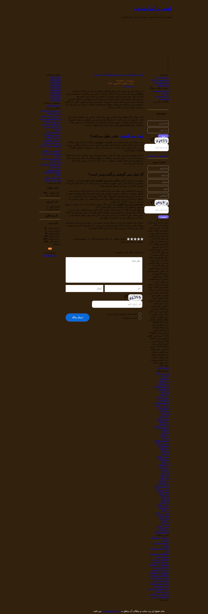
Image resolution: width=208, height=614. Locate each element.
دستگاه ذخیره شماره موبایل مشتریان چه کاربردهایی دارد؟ (159, 578)
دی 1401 (165, 392)
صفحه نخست (162, 77)
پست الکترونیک (161, 83)
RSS (50, 248)
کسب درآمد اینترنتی (153, 8)
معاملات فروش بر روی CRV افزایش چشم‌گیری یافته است (159, 562)
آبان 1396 (164, 503)
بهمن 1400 (164, 411)
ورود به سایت (162, 96)
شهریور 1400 (163, 419)
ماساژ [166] (163, 368)
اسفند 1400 (163, 408)
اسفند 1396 (163, 492)
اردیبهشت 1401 (161, 403)
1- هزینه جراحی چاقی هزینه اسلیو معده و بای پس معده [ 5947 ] (50, 119)
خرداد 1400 (163, 424)
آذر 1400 (165, 414)
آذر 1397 (165, 473)
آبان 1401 (164, 395)
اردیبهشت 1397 (161, 486)
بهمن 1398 (164, 449)
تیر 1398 (165, 462)
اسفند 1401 (163, 389)
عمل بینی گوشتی (131, 136)
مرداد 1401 (163, 400)
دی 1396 (165, 497)
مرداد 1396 (163, 508)
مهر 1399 (164, 435)
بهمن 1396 (164, 494)
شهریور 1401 (163, 397)
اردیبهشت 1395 (161, 532)
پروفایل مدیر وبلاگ (160, 80)
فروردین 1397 (162, 489)
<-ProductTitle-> (53, 105)
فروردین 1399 (162, 443)
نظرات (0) (128, 86)
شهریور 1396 (163, 505)
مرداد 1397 (163, 481)
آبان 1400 (164, 416)
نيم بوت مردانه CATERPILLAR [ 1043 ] (52, 172)
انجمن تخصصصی (161, 91)
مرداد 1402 (163, 381)
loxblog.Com (50, 255)
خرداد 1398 (163, 465)
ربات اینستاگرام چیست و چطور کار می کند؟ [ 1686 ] (52, 135)
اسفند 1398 (163, 446)
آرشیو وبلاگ (163, 85)
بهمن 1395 (164, 519)
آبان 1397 (164, 476)
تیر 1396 (165, 511)
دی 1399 (165, 430)
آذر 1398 (165, 454)
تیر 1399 (165, 438)
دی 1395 (165, 521)
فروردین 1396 (162, 513)
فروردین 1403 (162, 373)
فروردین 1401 (162, 406)
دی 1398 (165, 451)
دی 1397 (165, 470)
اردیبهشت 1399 (161, 441)
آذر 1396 (165, 500)
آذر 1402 (165, 376)
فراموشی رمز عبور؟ (157, 156)
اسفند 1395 (163, 516)
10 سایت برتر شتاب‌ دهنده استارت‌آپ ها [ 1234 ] (51, 153)
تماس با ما (164, 99)
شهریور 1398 (163, 457)
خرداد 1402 (163, 384)
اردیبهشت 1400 (161, 427)
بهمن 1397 (164, 467)
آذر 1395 (165, 524)
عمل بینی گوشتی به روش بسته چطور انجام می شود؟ (118, 74)
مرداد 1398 (163, 459)
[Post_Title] (55, 77)
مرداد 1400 (163, 422)
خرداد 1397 (163, 484)
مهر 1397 (164, 478)
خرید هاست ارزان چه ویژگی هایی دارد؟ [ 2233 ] (51, 127)
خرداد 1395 (163, 529)
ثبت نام (165, 93)
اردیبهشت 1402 (161, 387)
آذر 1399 (165, 432)
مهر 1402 (164, 379)
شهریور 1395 (163, 527)
